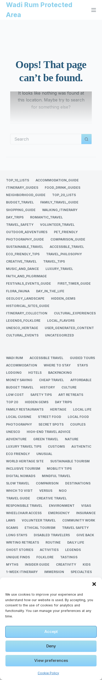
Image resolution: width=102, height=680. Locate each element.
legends (73, 550)
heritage (58, 409)
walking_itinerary (59, 210)
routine (53, 542)
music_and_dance (22, 269)
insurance (86, 513)
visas (86, 506)
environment (62, 506)
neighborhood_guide (26, 195)
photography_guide (25, 239)
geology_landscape (25, 298)
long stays (16, 535)
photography (19, 424)
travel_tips (54, 261)
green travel (45, 439)
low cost (15, 395)
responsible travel (24, 506)
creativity (66, 564)
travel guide (18, 498)
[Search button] (86, 139)
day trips (63, 402)
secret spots (51, 424)
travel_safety (19, 225)
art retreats (70, 395)
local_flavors (61, 321)
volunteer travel (39, 520)
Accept (51, 631)
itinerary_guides (22, 188)
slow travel (17, 483)
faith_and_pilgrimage (26, 276)
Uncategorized (59, 335)
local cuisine (18, 417)
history (47, 387)
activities (49, 550)
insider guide (37, 564)
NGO (63, 491)
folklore (45, 557)
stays (82, 365)
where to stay (57, 365)
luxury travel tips (23, 446)
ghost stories (19, 550)
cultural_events (22, 335)
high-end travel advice (49, 432)
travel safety (75, 528)
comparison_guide (67, 239)
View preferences (51, 660)
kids (86, 564)
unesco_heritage (22, 328)
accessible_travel (67, 247)
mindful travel (56, 476)
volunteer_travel (57, 225)
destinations (77, 483)
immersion (54, 572)
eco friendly (18, 454)
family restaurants (24, 409)
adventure (16, 439)
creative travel (52, 498)
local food (78, 417)
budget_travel (20, 202)
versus (45, 491)
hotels (35, 373)
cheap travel (51, 380)
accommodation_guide (57, 180)
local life (82, 409)
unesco (13, 432)
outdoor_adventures (26, 232)
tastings (68, 557)
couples (78, 424)
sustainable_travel (24, 247)
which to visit (19, 491)
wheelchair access (24, 513)
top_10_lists (17, 180)
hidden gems (36, 402)
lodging (14, 373)
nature (71, 439)
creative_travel (21, 261)
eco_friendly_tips (22, 254)
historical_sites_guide (27, 306)
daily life (75, 542)
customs (56, 446)
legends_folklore (23, 321)
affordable (81, 380)
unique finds (18, 557)
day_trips (15, 217)
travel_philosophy (64, 254)
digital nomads (20, 476)
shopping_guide (21, 210)
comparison (47, 483)
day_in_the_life (50, 291)
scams (12, 528)
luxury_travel (59, 269)
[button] (94, 584)
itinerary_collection (26, 313)
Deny (51, 645)
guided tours (82, 358)
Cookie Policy (48, 673)
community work (78, 520)
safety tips (41, 395)
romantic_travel (46, 217)
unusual (44, 454)
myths (12, 564)
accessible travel (46, 358)
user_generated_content (69, 328)
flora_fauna (18, 291)
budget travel (19, 387)
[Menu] (93, 10)
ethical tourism (40, 528)
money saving (19, 380)
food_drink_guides (62, 188)
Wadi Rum (14, 358)
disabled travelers (52, 535)
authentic (81, 446)
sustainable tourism (70, 461)
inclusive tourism (23, 469)
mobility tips (59, 469)
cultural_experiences (75, 313)
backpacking (60, 373)
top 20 (12, 402)
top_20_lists (64, 195)
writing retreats (22, 542)
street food (49, 417)
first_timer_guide (74, 283)
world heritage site (25, 461)
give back (85, 535)
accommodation (21, 365)
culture (69, 387)
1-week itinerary (22, 572)
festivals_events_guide (28, 283)
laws (10, 520)
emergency (59, 513)
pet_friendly (66, 232)
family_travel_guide (59, 202)
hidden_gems (63, 298)
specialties (81, 572)
